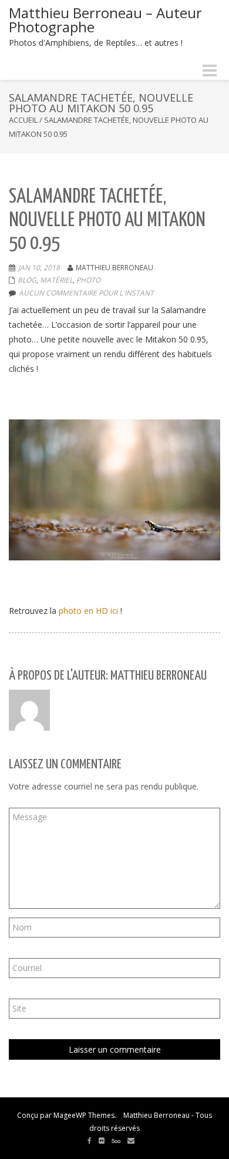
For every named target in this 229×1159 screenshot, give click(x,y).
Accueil (23, 120)
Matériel (56, 280)
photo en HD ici (88, 610)
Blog (27, 280)
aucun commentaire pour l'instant (86, 293)
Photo (88, 280)
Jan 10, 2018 (39, 268)
